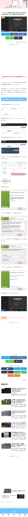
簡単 (7, 319)
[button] (18, 37)
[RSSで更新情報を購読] (14, 375)
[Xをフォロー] (20, 368)
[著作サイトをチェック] (7, 368)
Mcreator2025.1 (17, 317)
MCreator (10, 317)
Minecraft (4, 317)
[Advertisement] (14, 60)
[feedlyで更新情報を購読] (20, 372)
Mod (3, 319)
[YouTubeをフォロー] (7, 372)
